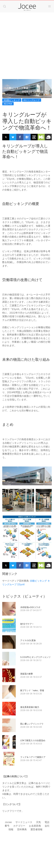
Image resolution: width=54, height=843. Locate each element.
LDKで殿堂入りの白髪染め (32, 740)
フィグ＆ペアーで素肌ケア (32, 757)
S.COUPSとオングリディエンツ (35, 657)
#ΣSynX (8, 103)
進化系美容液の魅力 (29, 707)
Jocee (8, 822)
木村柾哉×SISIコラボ (30, 607)
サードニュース (23, 822)
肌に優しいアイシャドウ (31, 723)
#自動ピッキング (12, 100)
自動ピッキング (38, 580)
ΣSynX (21, 584)
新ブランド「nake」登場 (32, 690)
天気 (38, 822)
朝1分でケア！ (27, 624)
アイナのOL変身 (28, 640)
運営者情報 (36, 829)
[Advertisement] (27, 50)
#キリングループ (32, 100)
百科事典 (22, 829)
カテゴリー (19, 825)
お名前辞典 (35, 825)
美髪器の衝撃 (26, 673)
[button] (4, 6)
